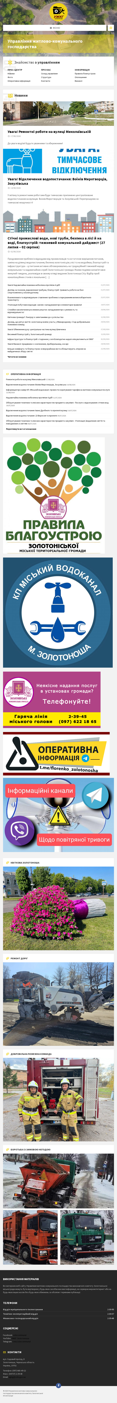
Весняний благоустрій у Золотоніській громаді (30, 334)
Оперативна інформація (19, 81)
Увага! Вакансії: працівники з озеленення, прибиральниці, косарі (38, 344)
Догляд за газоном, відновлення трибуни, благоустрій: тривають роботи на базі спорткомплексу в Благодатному (45, 291)
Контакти (45, 81)
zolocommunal (19, 1335)
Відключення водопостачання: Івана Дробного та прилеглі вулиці (36, 410)
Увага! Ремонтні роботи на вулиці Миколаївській (49, 131)
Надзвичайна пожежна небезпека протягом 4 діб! (29, 397)
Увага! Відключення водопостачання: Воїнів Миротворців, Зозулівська (57, 181)
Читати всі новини (17, 356)
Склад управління (49, 73)
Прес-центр (15, 69)
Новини (11, 73)
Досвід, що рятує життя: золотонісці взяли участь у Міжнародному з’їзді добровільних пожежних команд (49, 323)
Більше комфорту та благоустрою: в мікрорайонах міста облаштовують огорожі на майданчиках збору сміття (47, 350)
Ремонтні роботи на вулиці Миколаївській (25, 379)
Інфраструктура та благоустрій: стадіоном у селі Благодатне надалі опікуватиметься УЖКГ (51, 339)
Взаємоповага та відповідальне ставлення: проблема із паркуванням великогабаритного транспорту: (49, 298)
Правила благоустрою (85, 73)
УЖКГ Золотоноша (20, 1338)
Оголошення (81, 77)
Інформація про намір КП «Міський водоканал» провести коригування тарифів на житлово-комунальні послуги (58, 389)
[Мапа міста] (111, 28)
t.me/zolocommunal (21, 1341)
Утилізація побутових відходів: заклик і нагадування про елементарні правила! (45, 304)
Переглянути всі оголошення (21, 429)
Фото (10, 77)
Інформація (82, 69)
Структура (46, 77)
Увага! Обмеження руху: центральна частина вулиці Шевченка (37, 329)
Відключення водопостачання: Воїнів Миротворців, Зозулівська (36, 384)
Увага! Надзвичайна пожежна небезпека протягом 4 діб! (34, 285)
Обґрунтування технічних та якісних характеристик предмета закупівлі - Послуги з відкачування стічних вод (57, 402)
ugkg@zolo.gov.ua (17, 1377)
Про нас (46, 69)
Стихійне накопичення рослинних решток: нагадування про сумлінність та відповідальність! (42, 311)
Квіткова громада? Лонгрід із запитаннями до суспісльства (35, 317)
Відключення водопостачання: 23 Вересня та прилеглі (31, 415)
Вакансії (78, 81)
